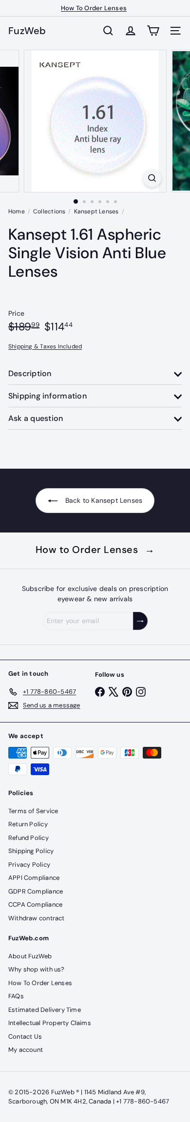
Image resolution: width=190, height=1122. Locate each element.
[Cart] (153, 31)
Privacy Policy (29, 864)
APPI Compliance (33, 878)
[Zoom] (152, 178)
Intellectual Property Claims (49, 1023)
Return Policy (28, 824)
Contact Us (25, 1036)
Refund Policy (28, 838)
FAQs (16, 996)
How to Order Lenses (95, 549)
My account (25, 1050)
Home (16, 211)
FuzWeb (27, 31)
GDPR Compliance (35, 891)
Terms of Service (33, 811)
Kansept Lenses (96, 211)
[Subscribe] (140, 621)
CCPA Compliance (35, 904)
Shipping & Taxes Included (45, 346)
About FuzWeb (30, 956)
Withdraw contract (36, 918)
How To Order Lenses (94, 8)
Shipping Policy (31, 851)
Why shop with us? (36, 969)
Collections (49, 211)
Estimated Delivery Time (44, 1010)
